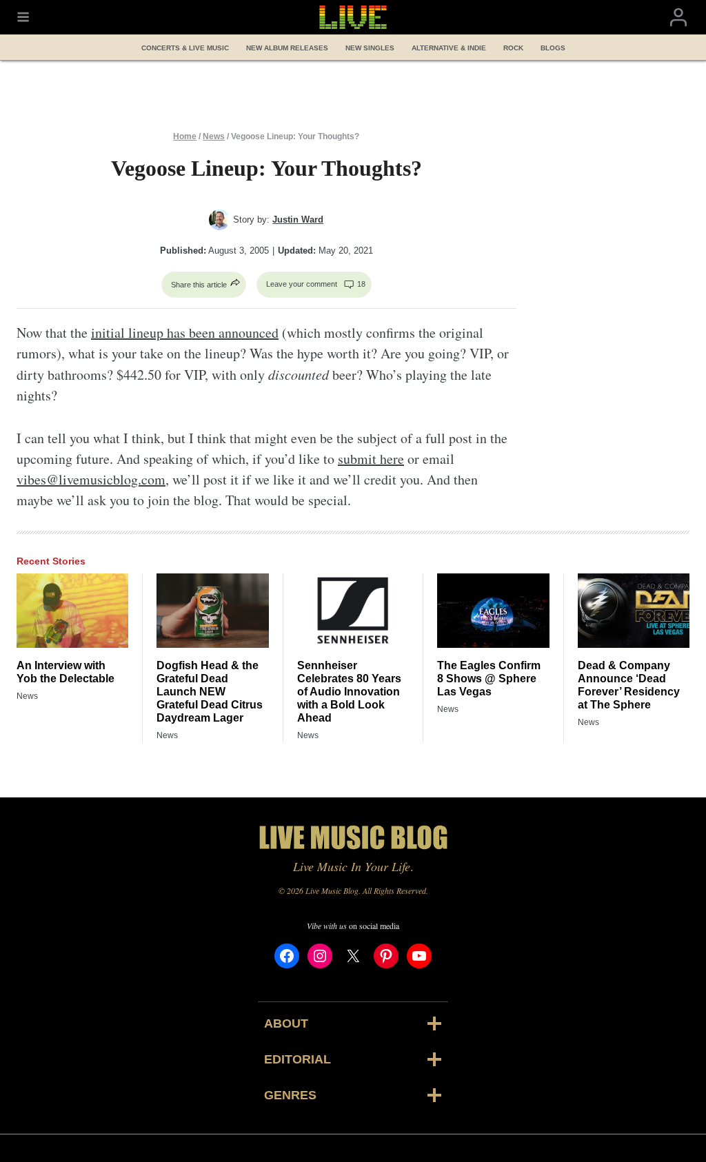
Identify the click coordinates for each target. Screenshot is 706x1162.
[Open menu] (23, 17)
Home (184, 136)
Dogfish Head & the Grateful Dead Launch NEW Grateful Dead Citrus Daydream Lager (210, 692)
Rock (513, 48)
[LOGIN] (678, 17)
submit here (371, 458)
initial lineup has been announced (185, 332)
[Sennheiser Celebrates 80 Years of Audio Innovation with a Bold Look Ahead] (353, 610)
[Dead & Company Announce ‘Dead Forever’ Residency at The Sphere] (633, 610)
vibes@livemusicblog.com (91, 479)
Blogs (553, 48)
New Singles (369, 48)
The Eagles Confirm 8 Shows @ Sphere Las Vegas (489, 678)
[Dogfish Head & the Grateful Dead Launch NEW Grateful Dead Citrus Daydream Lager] (212, 610)
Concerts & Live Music (185, 48)
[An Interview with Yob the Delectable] (72, 610)
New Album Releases (287, 48)
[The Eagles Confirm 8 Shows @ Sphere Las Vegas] (493, 610)
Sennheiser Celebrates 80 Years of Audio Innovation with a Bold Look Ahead (349, 692)
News (214, 136)
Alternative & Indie (449, 48)
